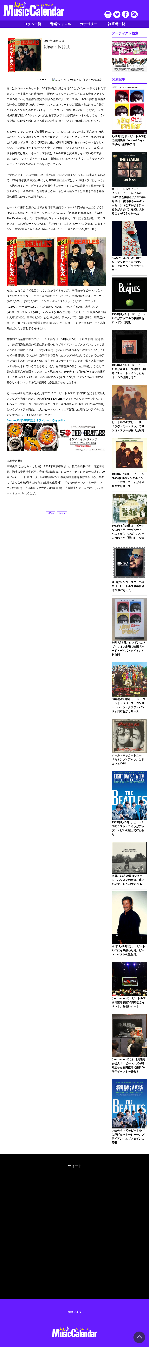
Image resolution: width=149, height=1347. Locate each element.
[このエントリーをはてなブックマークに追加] (77, 79)
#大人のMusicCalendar (16, 1165)
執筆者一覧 (116, 24)
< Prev (50, 513)
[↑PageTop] (139, 1342)
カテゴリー (88, 24)
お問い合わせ (74, 1312)
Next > (62, 513)
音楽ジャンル (60, 24)
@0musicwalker (74, 1180)
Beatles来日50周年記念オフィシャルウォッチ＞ (36, 420)
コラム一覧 (32, 24)
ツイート (42, 79)
